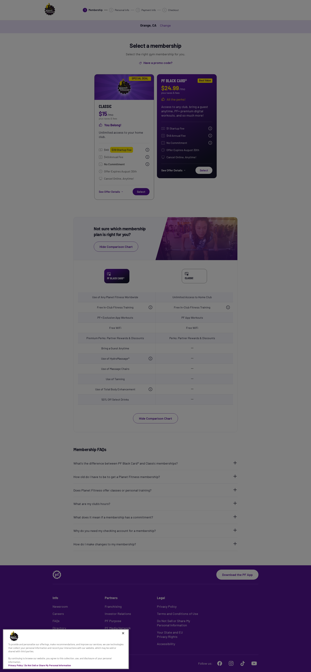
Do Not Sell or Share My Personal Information (47, 665)
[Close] (123, 633)
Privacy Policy (15, 665)
